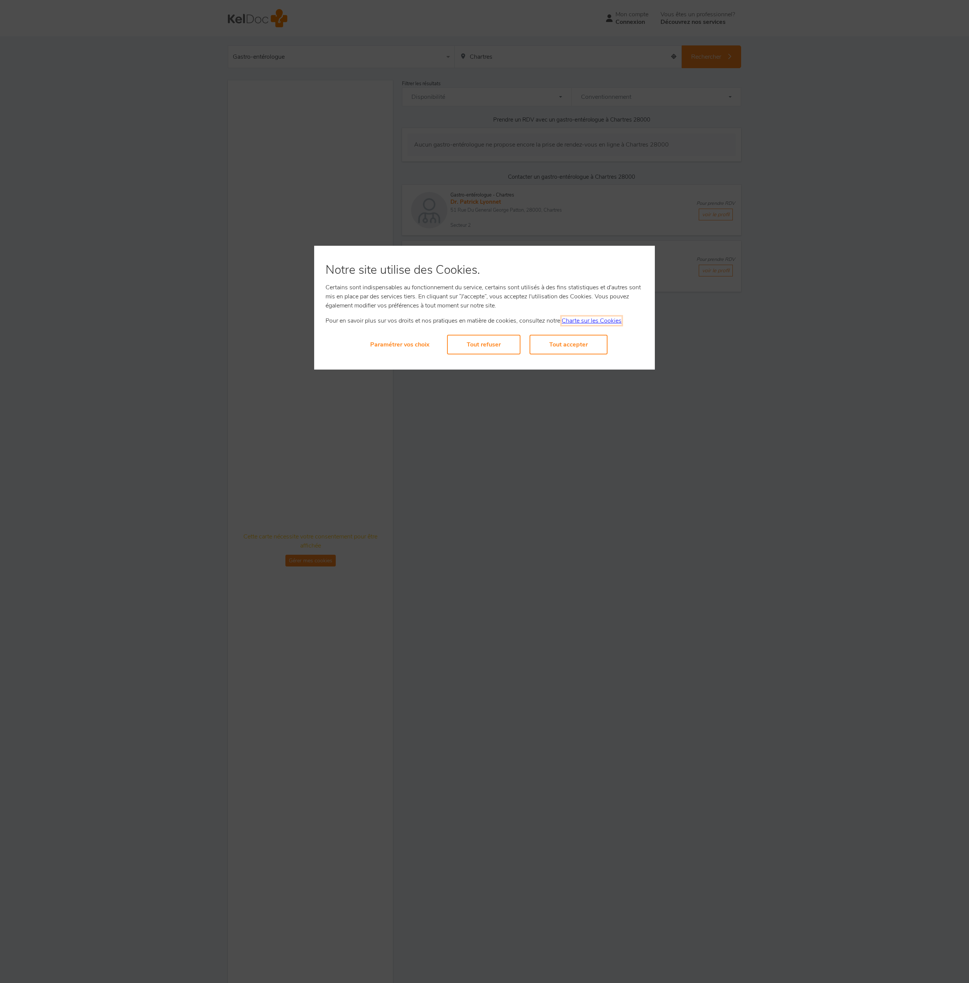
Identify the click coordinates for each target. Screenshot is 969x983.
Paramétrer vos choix (400, 344)
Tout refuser (484, 344)
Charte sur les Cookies (592, 321)
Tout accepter (568, 344)
